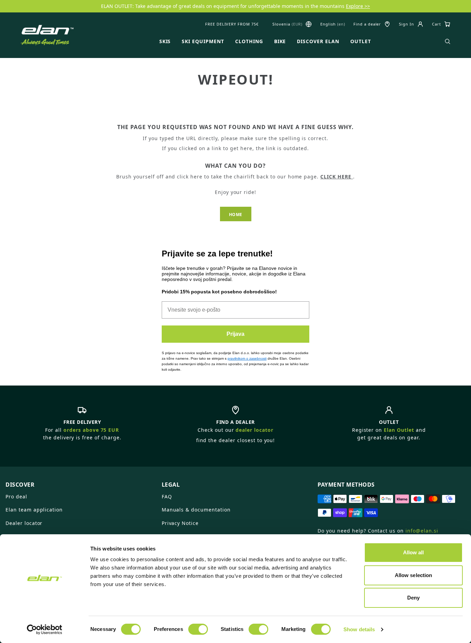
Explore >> (358, 6)
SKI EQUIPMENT (203, 41)
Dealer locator (24, 523)
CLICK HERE (336, 176)
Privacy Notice (180, 523)
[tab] (79, 482)
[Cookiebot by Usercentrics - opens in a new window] (44, 629)
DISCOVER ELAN (318, 41)
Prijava (235, 334)
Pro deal (16, 496)
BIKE (280, 41)
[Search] (447, 41)
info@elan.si (421, 530)
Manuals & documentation (196, 509)
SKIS (165, 41)
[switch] (198, 629)
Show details (359, 629)
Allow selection (413, 575)
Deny (413, 598)
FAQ (167, 496)
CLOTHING (249, 41)
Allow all (413, 552)
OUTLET (360, 41)
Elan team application (34, 509)
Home (235, 214)
